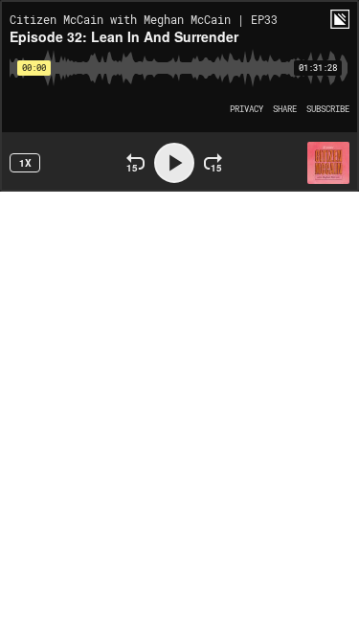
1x (25, 163)
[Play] (174, 163)
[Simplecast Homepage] (340, 19)
